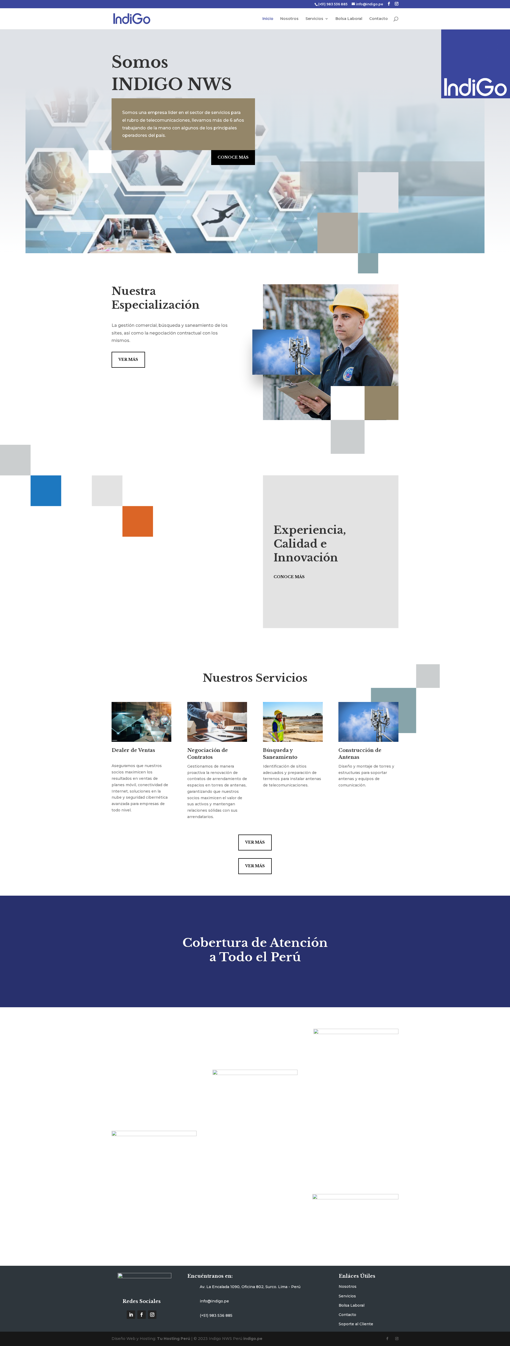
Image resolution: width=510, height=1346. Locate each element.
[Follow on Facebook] (141, 1314)
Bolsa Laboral (348, 19)
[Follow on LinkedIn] (131, 1314)
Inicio (267, 19)
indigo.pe (252, 1338)
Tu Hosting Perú (173, 1338)
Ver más (128, 359)
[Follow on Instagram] (152, 1314)
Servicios (314, 19)
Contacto (378, 19)
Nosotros (289, 19)
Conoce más (233, 157)
